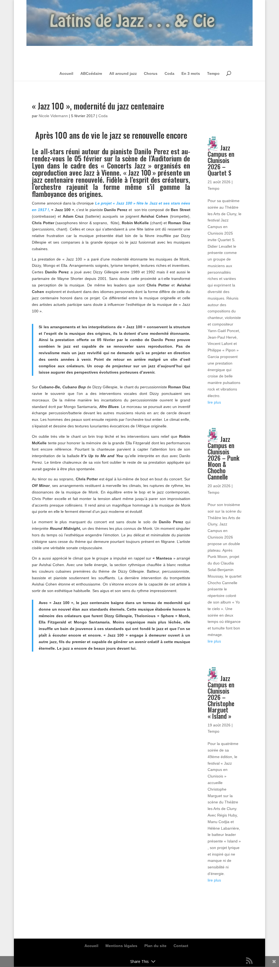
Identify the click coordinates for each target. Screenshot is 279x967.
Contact (181, 946)
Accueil (66, 73)
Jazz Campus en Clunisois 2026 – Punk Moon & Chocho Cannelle (223, 457)
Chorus (150, 73)
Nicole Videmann (53, 116)
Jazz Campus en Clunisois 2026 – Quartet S (221, 160)
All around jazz (123, 73)
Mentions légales (121, 946)
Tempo (213, 73)
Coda (169, 73)
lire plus (214, 402)
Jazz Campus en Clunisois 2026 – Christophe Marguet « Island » (221, 697)
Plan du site (155, 946)
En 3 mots (190, 73)
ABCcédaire (91, 73)
